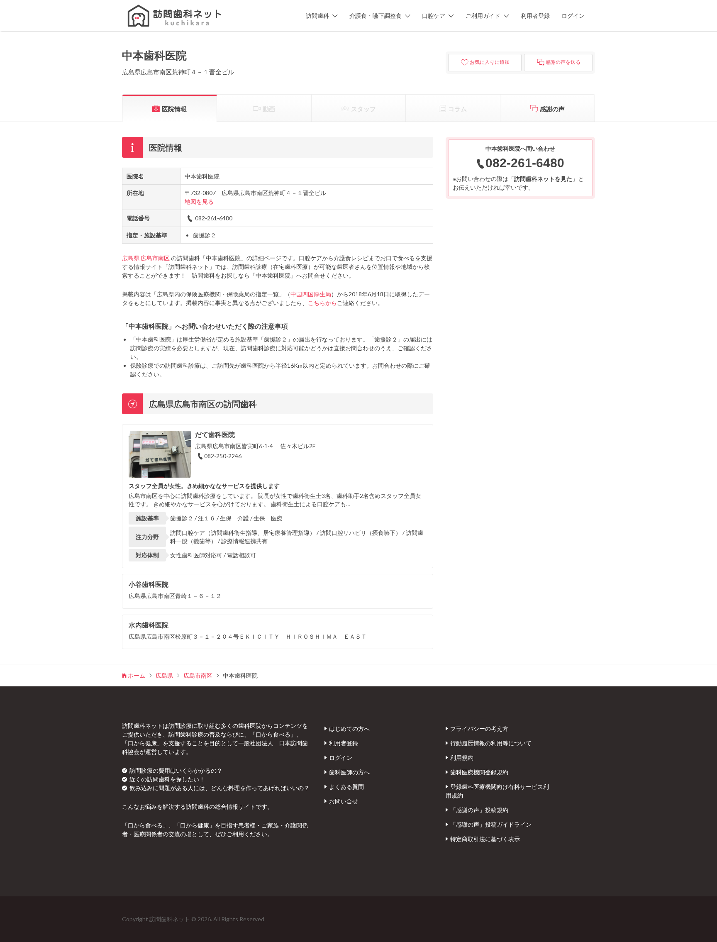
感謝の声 (552, 108)
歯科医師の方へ (349, 772)
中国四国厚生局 (310, 294)
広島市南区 (155, 257)
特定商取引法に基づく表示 (485, 838)
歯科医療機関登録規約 (479, 772)
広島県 (130, 257)
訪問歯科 (317, 15)
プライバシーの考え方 (479, 728)
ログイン (573, 15)
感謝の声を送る (563, 62)
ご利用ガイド (483, 15)
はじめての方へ (349, 728)
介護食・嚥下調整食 (375, 15)
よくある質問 (346, 786)
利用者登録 (535, 15)
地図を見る (199, 201)
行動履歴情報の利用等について (491, 743)
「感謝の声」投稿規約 (479, 809)
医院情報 (174, 108)
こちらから (322, 302)
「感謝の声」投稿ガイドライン (491, 824)
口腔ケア (433, 15)
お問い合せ (343, 801)
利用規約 (461, 757)
